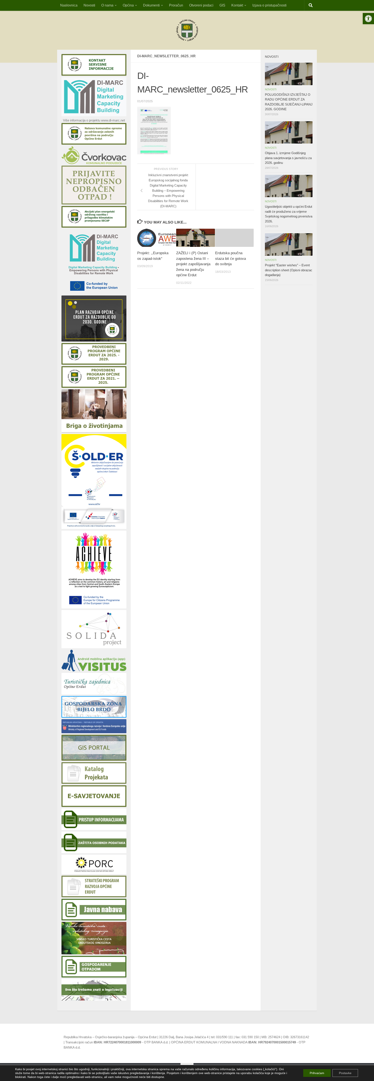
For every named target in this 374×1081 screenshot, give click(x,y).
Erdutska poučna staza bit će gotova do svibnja (230, 258)
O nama (107, 5)
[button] (368, 18)
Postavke (345, 1073)
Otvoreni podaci (201, 5)
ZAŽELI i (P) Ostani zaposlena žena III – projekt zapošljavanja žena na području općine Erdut (193, 264)
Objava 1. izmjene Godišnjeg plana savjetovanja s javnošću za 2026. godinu (288, 157)
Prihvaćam (317, 1073)
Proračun (176, 5)
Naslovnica (68, 5)
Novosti (89, 5)
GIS (222, 5)
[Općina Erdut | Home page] (187, 30)
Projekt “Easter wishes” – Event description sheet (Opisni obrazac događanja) (288, 270)
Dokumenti (151, 5)
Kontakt (237, 5)
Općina (128, 5)
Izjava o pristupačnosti (269, 5)
